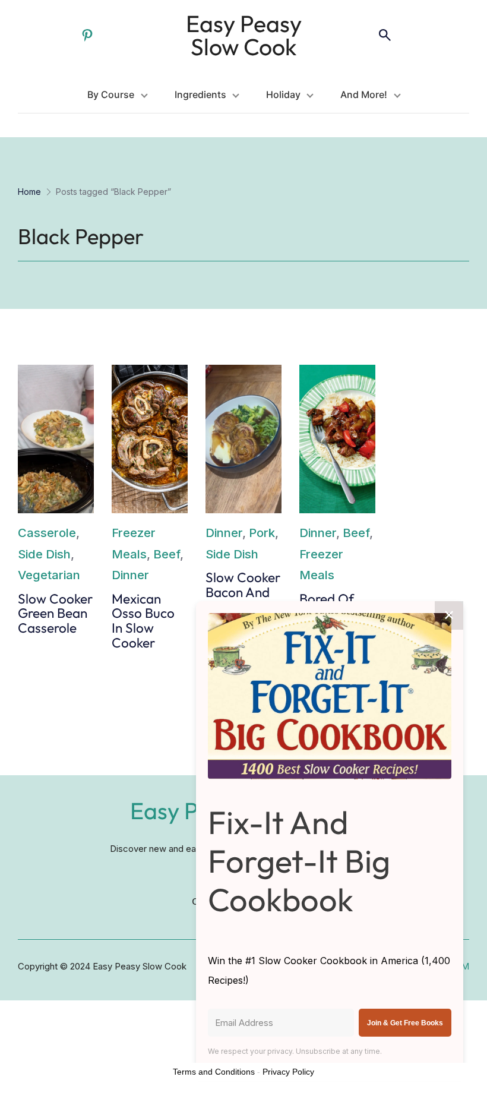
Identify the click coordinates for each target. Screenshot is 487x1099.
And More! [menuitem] (363, 94)
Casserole (47, 532)
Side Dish (44, 554)
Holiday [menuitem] (283, 94)
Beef (166, 554)
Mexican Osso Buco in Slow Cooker (143, 621)
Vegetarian (49, 574)
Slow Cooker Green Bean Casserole (55, 614)
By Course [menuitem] (110, 94)
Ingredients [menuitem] (200, 94)
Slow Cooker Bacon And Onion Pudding (242, 599)
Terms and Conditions (214, 1071)
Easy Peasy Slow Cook (244, 35)
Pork (262, 532)
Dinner (130, 574)
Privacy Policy (288, 1071)
